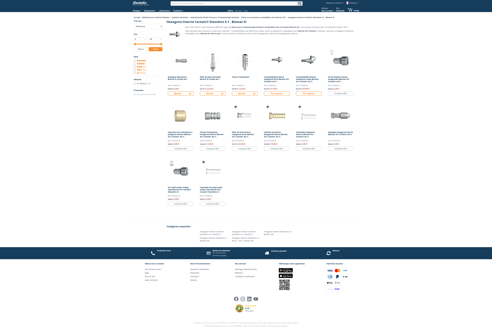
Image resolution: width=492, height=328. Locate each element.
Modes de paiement (221, 250)
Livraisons (194, 276)
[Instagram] (242, 299)
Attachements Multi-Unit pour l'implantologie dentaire (214, 17)
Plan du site (150, 276)
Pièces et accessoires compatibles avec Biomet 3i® (263, 17)
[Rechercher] (300, 3)
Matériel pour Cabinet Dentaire (156, 17)
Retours (336, 250)
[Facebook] (236, 299)
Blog (246, 10)
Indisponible (341, 93)
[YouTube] (256, 299)
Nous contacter (151, 280)
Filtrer (155, 49)
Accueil (137, 17)
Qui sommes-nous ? (153, 269)
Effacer (141, 49)
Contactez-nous (164, 250)
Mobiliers (239, 273)
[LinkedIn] (249, 299)
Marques (238, 10)
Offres (230, 10)
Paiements (194, 273)
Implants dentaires (180, 17)
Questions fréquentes (199, 269)
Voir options (277, 93)
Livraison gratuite (278, 251)
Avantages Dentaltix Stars (246, 269)
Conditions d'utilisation (245, 276)
